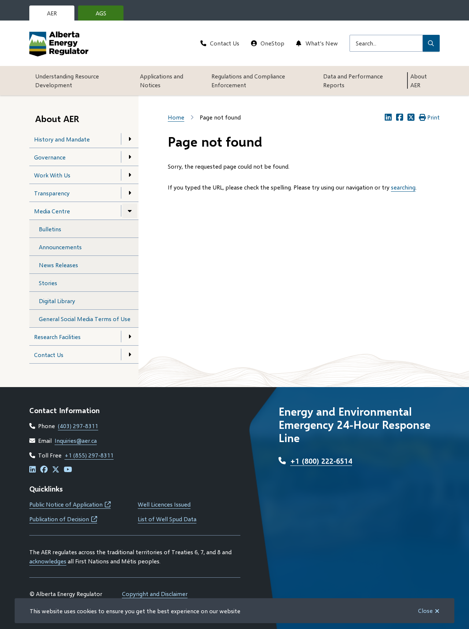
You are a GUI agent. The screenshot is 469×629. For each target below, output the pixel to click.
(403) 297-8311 (78, 425)
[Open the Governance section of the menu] (129, 157)
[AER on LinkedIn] (32, 469)
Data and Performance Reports (353, 80)
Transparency (52, 193)
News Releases (58, 264)
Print (433, 117)
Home (176, 117)
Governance (50, 157)
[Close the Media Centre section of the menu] (129, 210)
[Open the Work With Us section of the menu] (129, 175)
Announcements (60, 246)
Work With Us (52, 175)
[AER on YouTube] (68, 469)
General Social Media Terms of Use (84, 318)
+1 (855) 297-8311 (89, 455)
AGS (107, 15)
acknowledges (47, 561)
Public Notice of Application (70, 504)
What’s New (322, 43)
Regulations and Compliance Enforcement (248, 80)
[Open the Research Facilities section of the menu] (129, 336)
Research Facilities (57, 336)
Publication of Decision (63, 518)
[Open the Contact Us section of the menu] (129, 354)
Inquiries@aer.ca (76, 440)
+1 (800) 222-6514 (321, 460)
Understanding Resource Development (67, 80)
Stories (48, 282)
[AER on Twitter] (55, 469)
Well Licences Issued (164, 504)
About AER (418, 80)
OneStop (272, 43)
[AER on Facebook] (44, 469)
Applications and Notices (161, 80)
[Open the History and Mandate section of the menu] (129, 139)
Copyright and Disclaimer (155, 593)
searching (403, 187)
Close (425, 610)
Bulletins (50, 228)
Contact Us (224, 43)
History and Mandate (62, 139)
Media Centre (52, 210)
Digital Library (57, 300)
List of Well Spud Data (167, 518)
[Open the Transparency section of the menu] (129, 192)
